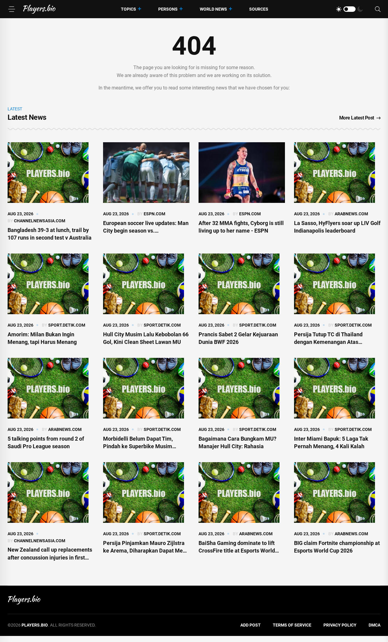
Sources (258, 9)
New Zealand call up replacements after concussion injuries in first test (50, 557)
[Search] (377, 9)
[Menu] (11, 9)
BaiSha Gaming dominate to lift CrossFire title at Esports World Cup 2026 (237, 550)
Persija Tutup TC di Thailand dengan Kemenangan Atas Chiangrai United (328, 342)
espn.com (154, 213)
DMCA (374, 625)
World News (213, 9)
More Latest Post (356, 118)
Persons (168, 9)
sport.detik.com (66, 325)
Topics (128, 9)
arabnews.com (351, 213)
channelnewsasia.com (39, 220)
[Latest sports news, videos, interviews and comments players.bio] (39, 9)
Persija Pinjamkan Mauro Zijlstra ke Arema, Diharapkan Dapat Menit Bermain (146, 550)
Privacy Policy (339, 625)
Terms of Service (292, 625)
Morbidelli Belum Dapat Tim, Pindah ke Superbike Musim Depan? (138, 446)
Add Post (250, 625)
